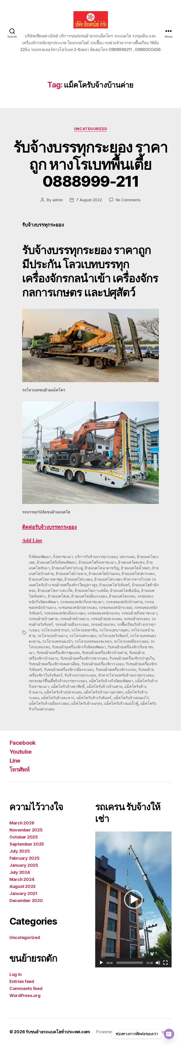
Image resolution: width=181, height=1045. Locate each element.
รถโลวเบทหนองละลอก (92, 641)
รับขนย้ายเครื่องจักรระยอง (103, 663)
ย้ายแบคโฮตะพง (131, 562)
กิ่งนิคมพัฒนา (40, 556)
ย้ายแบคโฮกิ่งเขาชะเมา (97, 562)
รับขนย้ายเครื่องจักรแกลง (116, 669)
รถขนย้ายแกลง (103, 624)
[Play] (101, 962)
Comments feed (25, 988)
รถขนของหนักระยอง (115, 607)
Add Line (32, 540)
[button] (133, 899)
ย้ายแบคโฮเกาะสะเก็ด (55, 590)
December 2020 (26, 900)
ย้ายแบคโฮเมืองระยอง (89, 596)
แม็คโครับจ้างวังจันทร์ (94, 697)
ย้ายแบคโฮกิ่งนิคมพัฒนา (56, 562)
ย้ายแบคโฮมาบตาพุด (45, 579)
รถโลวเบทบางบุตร (114, 630)
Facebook (22, 742)
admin (57, 200)
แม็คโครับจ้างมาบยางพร (103, 692)
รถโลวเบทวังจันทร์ (113, 635)
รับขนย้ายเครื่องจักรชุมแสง (58, 652)
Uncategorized (90, 129)
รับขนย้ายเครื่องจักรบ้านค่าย (104, 652)
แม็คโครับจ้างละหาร (57, 697)
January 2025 (23, 865)
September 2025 (26, 844)
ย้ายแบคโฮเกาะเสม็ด (91, 590)
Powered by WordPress (118, 1031)
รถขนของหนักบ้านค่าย (124, 601)
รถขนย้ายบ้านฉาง (74, 618)
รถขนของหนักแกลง (103, 613)
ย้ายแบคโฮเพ (58, 596)
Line (14, 760)
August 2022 (22, 886)
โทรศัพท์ (19, 769)
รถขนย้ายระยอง (137, 618)
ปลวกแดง (127, 556)
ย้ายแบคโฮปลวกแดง (138, 573)
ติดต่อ (49, 527)
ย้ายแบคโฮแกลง (122, 596)
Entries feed (21, 981)
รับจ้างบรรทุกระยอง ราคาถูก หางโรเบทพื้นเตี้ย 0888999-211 (90, 164)
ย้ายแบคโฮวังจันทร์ (114, 584)
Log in (15, 974)
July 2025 (19, 851)
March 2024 (21, 879)
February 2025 (24, 858)
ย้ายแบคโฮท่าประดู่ (67, 568)
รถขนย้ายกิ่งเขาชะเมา (139, 613)
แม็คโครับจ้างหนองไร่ (131, 697)
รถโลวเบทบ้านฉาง (52, 635)
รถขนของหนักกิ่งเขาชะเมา (82, 601)
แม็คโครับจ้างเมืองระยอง (49, 703)
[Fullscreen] (165, 962)
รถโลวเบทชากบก (55, 630)
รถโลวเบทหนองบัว (57, 641)
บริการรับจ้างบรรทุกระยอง (96, 556)
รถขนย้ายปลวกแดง (106, 618)
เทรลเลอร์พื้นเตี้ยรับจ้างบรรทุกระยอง (58, 680)
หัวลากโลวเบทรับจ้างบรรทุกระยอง (126, 675)
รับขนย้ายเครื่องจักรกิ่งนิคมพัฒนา (79, 647)
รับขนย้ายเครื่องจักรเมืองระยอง (69, 669)
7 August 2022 (89, 200)
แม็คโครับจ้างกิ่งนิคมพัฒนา (111, 680)
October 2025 (23, 837)
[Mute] (158, 962)
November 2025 (26, 829)
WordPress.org (25, 995)
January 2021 (23, 893)
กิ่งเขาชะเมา (63, 556)
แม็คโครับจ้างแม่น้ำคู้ (121, 703)
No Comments (128, 200)
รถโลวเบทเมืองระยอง (131, 641)
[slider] (129, 963)
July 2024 (19, 872)
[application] (133, 899)
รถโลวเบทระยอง (82, 635)
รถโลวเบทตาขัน (84, 630)
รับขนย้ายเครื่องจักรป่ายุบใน (131, 658)
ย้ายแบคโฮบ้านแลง (104, 573)
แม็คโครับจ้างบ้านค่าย (104, 686)
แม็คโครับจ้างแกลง (86, 703)
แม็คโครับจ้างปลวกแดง (63, 692)
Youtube (20, 751)
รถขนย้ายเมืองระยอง (72, 624)
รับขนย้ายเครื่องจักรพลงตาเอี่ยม (54, 663)
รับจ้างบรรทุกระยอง (80, 675)
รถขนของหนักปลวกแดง (77, 607)
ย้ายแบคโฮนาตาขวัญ (102, 568)
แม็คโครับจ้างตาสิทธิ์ (68, 686)
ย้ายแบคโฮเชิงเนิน (124, 590)
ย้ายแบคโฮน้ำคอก (135, 568)
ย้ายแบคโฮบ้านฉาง (71, 573)
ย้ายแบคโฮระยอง (78, 579)
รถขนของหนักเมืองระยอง (64, 613)
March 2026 (21, 822)
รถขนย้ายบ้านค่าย (43, 618)
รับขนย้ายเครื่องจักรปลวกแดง (83, 658)
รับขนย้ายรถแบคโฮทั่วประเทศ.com (58, 1031)
